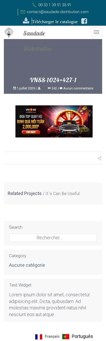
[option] (78, 336)
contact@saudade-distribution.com (57, 12)
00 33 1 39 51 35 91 (54, 5)
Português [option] (82, 336)
